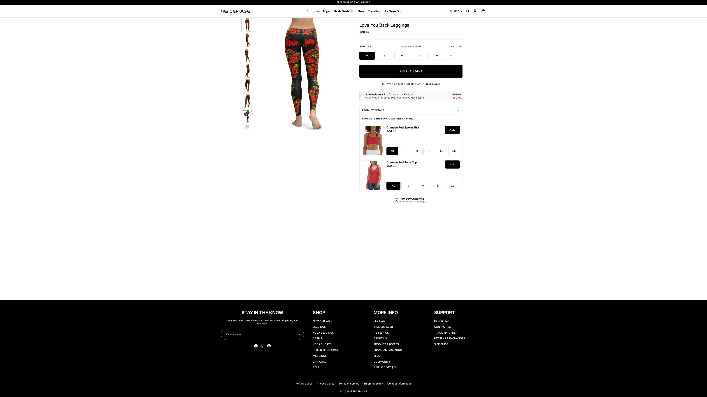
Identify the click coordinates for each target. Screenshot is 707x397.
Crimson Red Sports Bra (402, 127)
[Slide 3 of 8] (247, 55)
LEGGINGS (319, 326)
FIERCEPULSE (358, 391)
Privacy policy (325, 383)
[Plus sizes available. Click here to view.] (451, 56)
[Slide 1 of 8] (247, 25)
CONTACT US (442, 326)
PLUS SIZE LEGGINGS (326, 349)
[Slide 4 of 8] (247, 71)
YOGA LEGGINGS (323, 332)
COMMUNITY (382, 361)
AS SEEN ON (381, 332)
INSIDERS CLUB (383, 326)
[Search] (468, 11)
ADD (452, 129)
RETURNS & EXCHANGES (449, 338)
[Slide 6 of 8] (247, 101)
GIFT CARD (319, 361)
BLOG (377, 355)
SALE (316, 367)
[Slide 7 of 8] (247, 117)
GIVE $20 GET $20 (385, 367)
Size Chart (456, 46)
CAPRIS (317, 338)
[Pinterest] (269, 346)
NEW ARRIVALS (322, 320)
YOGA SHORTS (322, 344)
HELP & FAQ (441, 320)
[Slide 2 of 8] (247, 40)
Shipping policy (373, 383)
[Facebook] (256, 346)
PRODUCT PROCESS (386, 344)
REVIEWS (379, 320)
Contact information (399, 383)
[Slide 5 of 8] (247, 86)
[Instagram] (262, 346)
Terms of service (349, 383)
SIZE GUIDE (441, 344)
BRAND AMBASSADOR (388, 349)
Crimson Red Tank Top (401, 162)
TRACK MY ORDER (445, 332)
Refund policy (304, 383)
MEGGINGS (320, 355)
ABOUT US (380, 338)
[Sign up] (298, 334)
